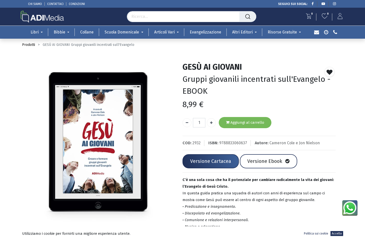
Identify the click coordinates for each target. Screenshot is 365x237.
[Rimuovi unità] (186, 122)
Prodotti (28, 45)
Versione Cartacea (210, 161)
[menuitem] (87, 32)
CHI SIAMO (35, 4)
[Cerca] (247, 17)
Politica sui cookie (316, 233)
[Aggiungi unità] (211, 122)
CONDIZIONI (77, 4)
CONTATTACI (55, 4)
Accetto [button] (337, 233)
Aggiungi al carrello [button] (246, 122)
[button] (329, 72)
